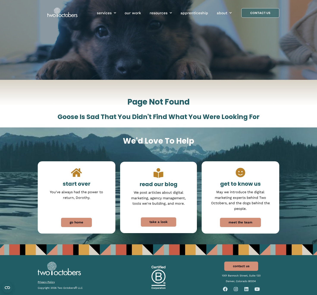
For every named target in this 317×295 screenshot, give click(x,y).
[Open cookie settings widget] (7, 287)
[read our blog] (158, 173)
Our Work (133, 13)
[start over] (76, 172)
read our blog (158, 184)
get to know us (240, 184)
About (222, 13)
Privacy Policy (46, 282)
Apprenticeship (194, 13)
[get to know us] (240, 172)
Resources (159, 13)
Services (104, 13)
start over (76, 184)
